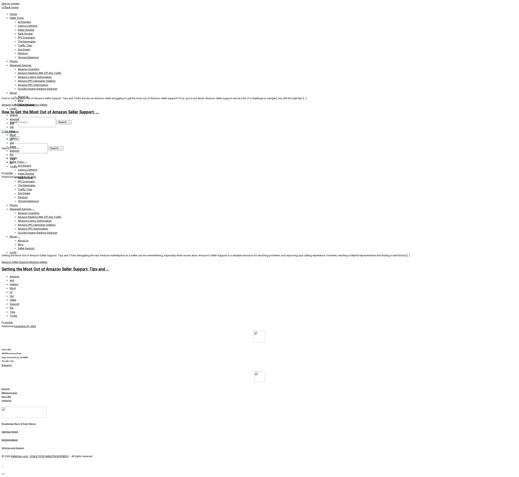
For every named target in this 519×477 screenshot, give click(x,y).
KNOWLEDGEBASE (10, 440)
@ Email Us (7, 365)
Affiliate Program (9, 393)
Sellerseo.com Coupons (13, 448)
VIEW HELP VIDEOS (10, 432)
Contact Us (6, 401)
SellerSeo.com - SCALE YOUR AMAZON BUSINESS (40, 456)
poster (9, 173)
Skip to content (10, 3)
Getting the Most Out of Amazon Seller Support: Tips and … (55, 269)
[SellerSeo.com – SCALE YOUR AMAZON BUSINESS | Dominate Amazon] (10, 7)
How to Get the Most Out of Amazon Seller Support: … (50, 112)
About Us (6, 389)
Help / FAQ (6, 397)
